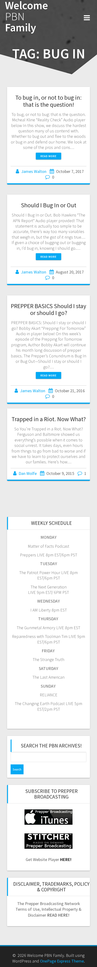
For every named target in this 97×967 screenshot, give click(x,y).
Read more (48, 156)
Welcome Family (26, 16)
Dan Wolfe (28, 473)
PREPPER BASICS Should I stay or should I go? (48, 309)
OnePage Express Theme (62, 961)
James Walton (33, 171)
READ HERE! (58, 915)
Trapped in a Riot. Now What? (49, 419)
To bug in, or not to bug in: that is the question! (48, 101)
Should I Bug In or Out (48, 205)
